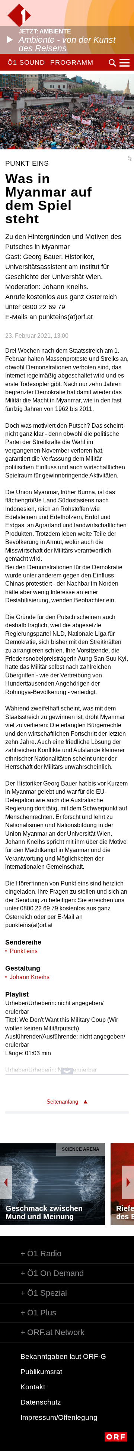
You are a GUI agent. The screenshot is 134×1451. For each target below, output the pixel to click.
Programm (71, 62)
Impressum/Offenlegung (59, 1417)
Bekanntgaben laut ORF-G (63, 1356)
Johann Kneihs (30, 977)
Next (128, 1182)
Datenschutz (40, 1402)
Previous (6, 1182)
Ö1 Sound (26, 62)
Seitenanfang (62, 1101)
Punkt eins (24, 951)
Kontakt (32, 1387)
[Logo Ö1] (19, 15)
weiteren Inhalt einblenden (66, 1068)
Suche (112, 63)
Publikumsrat (41, 1372)
